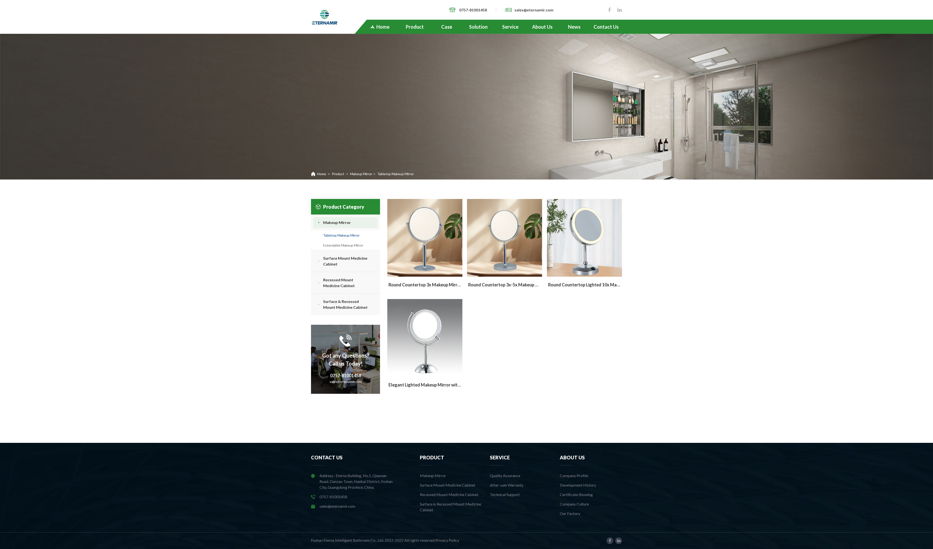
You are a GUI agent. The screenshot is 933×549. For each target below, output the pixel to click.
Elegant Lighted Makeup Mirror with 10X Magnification (425, 384)
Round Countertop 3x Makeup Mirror (425, 284)
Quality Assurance (505, 475)
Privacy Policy (447, 540)
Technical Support (505, 494)
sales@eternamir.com (533, 10)
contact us (327, 457)
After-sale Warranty (506, 485)
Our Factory (570, 513)
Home (321, 174)
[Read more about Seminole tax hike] (324, 16)
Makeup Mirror (361, 174)
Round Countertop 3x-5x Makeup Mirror (504, 284)
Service (500, 457)
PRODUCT (432, 457)
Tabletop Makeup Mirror (341, 235)
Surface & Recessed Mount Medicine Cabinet (450, 507)
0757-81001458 (473, 10)
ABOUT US (572, 457)
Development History (578, 485)
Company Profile (574, 475)
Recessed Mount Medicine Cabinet (449, 494)
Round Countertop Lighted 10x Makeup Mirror (584, 284)
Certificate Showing (576, 494)
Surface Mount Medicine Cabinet (447, 485)
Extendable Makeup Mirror (343, 245)
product (338, 174)
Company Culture (574, 504)
